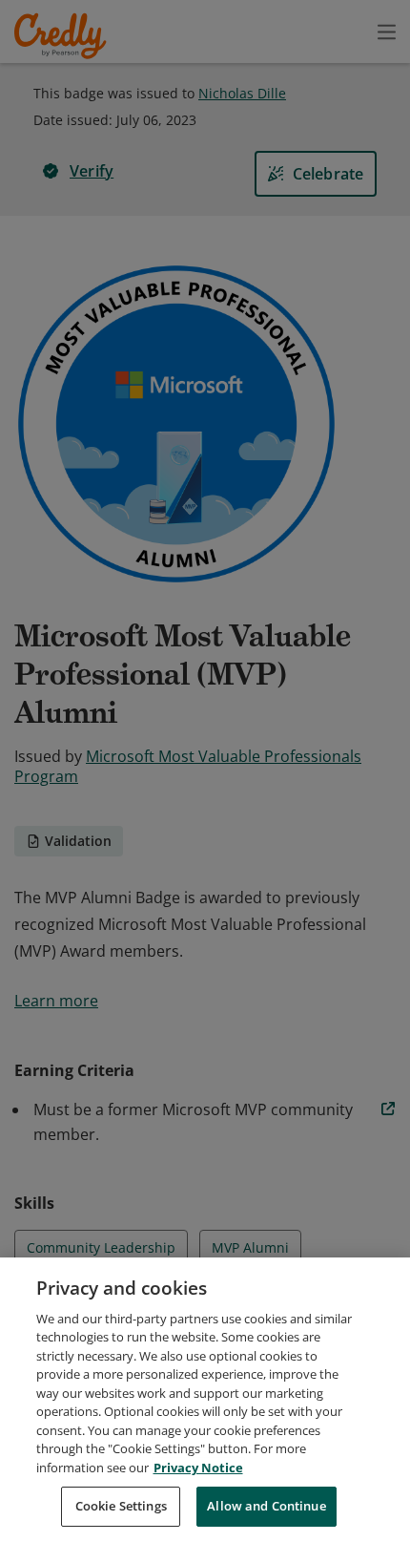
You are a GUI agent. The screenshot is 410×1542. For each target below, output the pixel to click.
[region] (205, 1399)
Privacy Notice (198, 1467)
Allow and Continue (266, 1505)
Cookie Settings (121, 1505)
